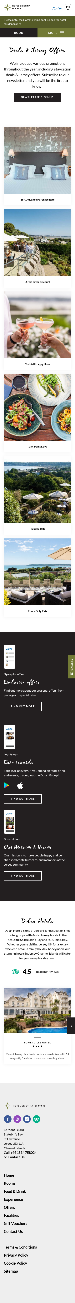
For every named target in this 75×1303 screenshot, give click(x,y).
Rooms (10, 1183)
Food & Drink (15, 1191)
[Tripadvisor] (36, 1119)
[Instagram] (18, 1119)
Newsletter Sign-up (37, 97)
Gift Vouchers (15, 1223)
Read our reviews (47, 971)
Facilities (11, 1215)
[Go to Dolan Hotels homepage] (61, 8)
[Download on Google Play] (6, 785)
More (53, 32)
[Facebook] (8, 1119)
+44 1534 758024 (23, 1152)
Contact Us (16, 1157)
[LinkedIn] (28, 1119)
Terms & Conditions (20, 1247)
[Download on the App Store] (20, 785)
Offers (9, 1207)
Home (9, 1175)
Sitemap (11, 1271)
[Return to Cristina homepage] (17, 7)
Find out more (23, 706)
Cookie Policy (15, 1263)
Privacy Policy (16, 1255)
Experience (13, 1199)
